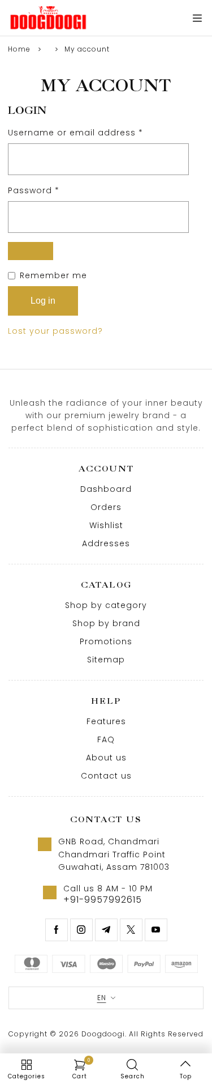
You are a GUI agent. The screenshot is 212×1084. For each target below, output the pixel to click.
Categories (26, 1076)
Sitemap (106, 659)
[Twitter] (131, 930)
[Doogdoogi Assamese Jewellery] (48, 17)
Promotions (106, 641)
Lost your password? (55, 331)
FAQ (106, 739)
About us (106, 757)
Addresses (106, 543)
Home (19, 49)
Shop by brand (106, 623)
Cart (81, 1069)
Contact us (106, 775)
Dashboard (106, 489)
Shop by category (106, 605)
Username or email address (95, 132)
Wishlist (106, 525)
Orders (106, 507)
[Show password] (30, 251)
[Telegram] (106, 930)
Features (106, 721)
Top (186, 1076)
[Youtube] (156, 930)
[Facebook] (56, 930)
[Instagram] (81, 930)
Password (53, 190)
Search (132, 1076)
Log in (43, 300)
